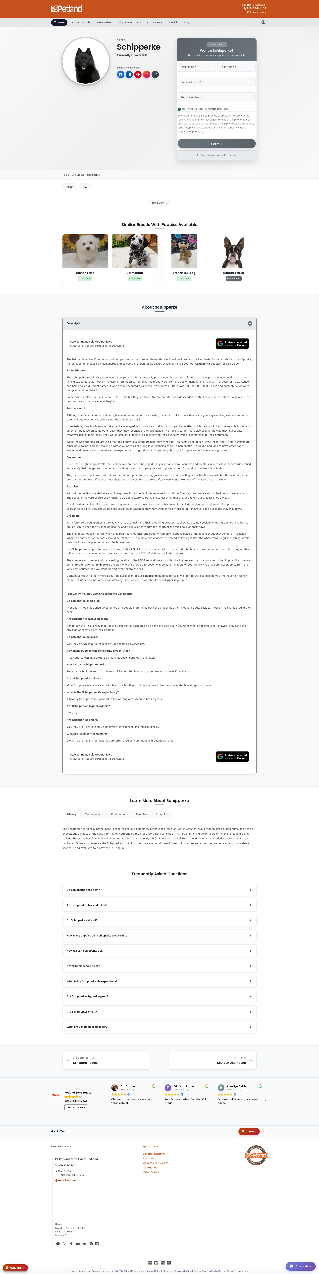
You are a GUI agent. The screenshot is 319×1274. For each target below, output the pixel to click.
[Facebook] (58, 1243)
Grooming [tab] (162, 814)
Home (65, 174)
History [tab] (71, 814)
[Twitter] (84, 1243)
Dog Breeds (78, 174)
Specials (173, 22)
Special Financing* (154, 1154)
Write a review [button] (76, 1107)
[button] (265, 1100)
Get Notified (233, 278)
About (70, 186)
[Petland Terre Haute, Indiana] (66, 8)
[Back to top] (264, 1131)
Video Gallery (103, 22)
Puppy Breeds (154, 22)
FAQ (85, 186)
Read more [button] (117, 1114)
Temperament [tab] (94, 814)
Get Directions (67, 1180)
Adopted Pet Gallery (129, 22)
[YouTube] (78, 1243)
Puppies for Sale (81, 22)
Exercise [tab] (141, 814)
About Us (148, 1158)
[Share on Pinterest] (138, 74)
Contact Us (150, 1167)
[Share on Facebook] (120, 74)
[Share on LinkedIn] (129, 74)
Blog (186, 22)
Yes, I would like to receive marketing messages (204, 109)
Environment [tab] (119, 814)
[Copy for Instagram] (146, 74)
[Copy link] (155, 74)
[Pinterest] (91, 1243)
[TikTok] (71, 1243)
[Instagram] (64, 1243)
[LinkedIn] (97, 1243)
